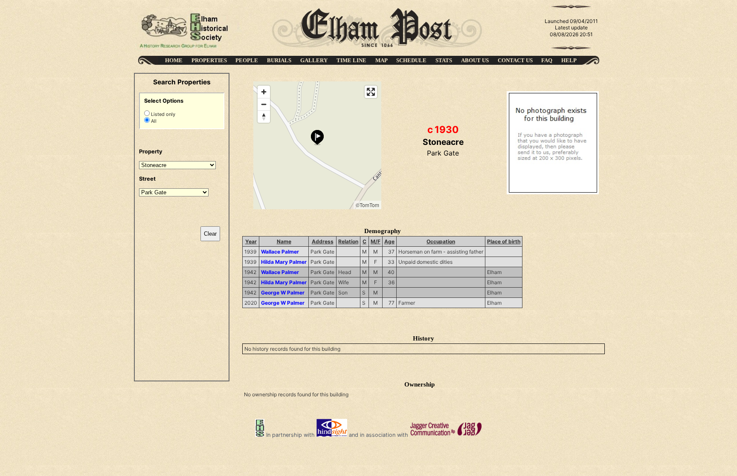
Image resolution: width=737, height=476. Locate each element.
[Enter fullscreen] (371, 92)
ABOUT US (475, 60)
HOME (174, 60)
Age (389, 241)
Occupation (441, 241)
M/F (375, 241)
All (153, 121)
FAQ (546, 60)
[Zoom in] (264, 92)
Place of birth (503, 241)
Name (284, 241)
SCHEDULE (411, 60)
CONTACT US (515, 60)
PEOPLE (246, 60)
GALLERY (314, 60)
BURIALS (279, 60)
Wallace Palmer (280, 251)
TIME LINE (351, 60)
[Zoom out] (264, 104)
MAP (381, 60)
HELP (569, 60)
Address (323, 241)
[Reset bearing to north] (264, 116)
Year (251, 241)
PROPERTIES (209, 60)
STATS (443, 60)
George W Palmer (283, 292)
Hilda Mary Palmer (284, 262)
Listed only (162, 114)
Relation (348, 241)
